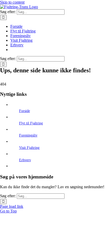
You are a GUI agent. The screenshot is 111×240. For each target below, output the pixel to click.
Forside (24, 111)
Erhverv (25, 160)
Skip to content (12, 2)
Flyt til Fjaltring (31, 123)
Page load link (11, 206)
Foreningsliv (28, 135)
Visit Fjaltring (29, 148)
